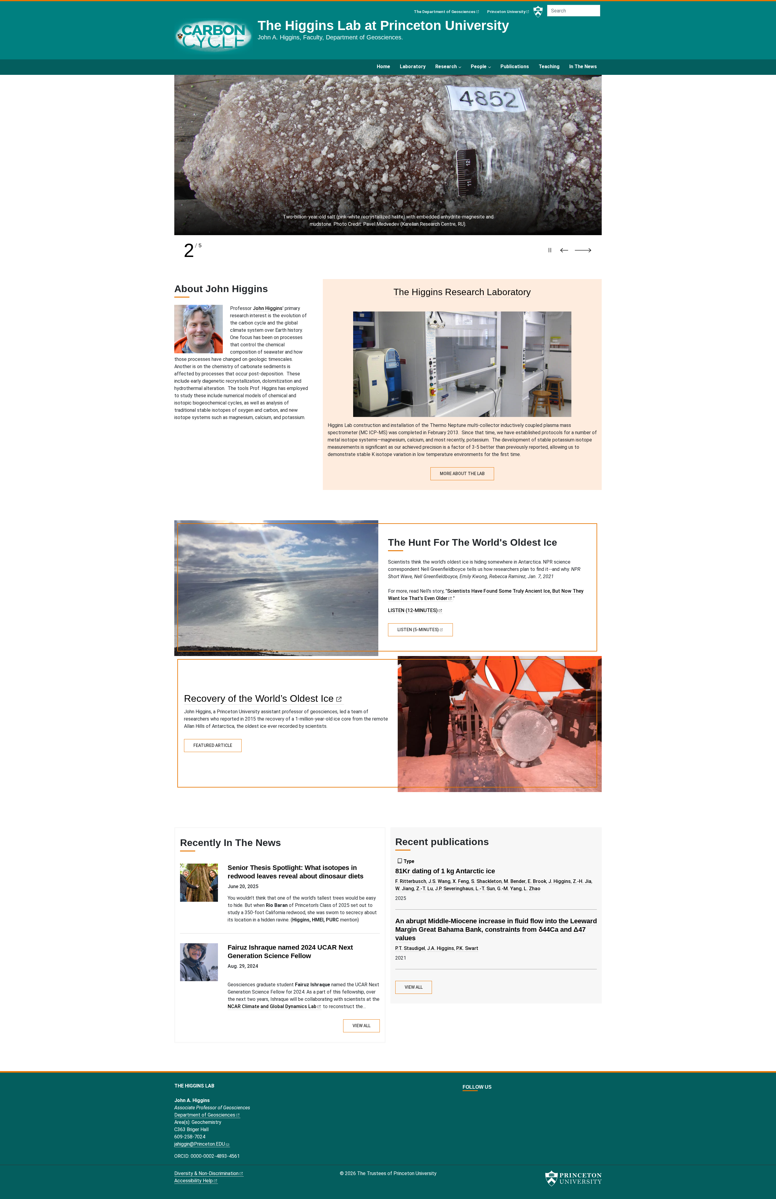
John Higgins (268, 308)
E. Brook (537, 881)
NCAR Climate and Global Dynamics (272, 1006)
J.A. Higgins (440, 948)
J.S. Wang (439, 881)
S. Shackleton (486, 881)
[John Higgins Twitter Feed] (465, 1099)
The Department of (444, 11)
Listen (418, 629)
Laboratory (413, 66)
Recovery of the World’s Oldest (259, 698)
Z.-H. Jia (582, 881)
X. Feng (461, 881)
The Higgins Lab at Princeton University (383, 25)
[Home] (216, 38)
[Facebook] (472, 1099)
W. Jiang (404, 888)
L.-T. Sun (485, 888)
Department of (204, 1115)
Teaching (549, 66)
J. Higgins (559, 881)
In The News (583, 66)
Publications (514, 66)
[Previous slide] (565, 250)
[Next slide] (586, 250)
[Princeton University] (538, 12)
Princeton (506, 11)
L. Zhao (532, 888)
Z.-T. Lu (424, 888)
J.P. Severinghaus (454, 888)
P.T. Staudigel (410, 948)
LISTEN (413, 610)
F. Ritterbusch (410, 881)
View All (361, 1025)
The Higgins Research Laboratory (462, 292)
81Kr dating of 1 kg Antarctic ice (445, 871)
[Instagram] (478, 1099)
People (479, 66)
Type (408, 861)
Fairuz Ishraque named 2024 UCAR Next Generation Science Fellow (290, 952)
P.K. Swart (467, 948)
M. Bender (515, 881)
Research (446, 66)
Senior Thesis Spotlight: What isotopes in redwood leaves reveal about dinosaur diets (295, 872)
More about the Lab (462, 473)
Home (383, 66)
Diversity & (206, 1173)
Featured (212, 745)
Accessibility (193, 1181)
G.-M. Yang (509, 888)
